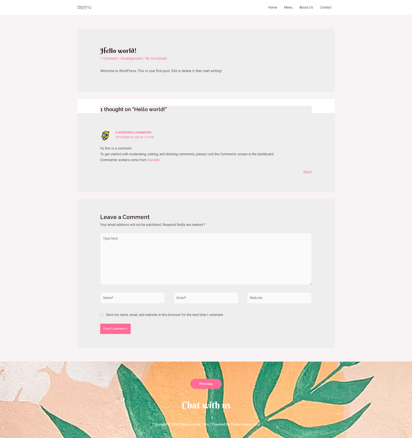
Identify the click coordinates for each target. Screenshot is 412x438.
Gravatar (153, 160)
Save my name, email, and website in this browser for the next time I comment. (165, 315)
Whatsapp (206, 384)
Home (272, 7)
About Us (306, 7)
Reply (307, 172)
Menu (288, 7)
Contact (325, 7)
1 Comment (108, 58)
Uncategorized (131, 58)
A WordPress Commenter (133, 132)
